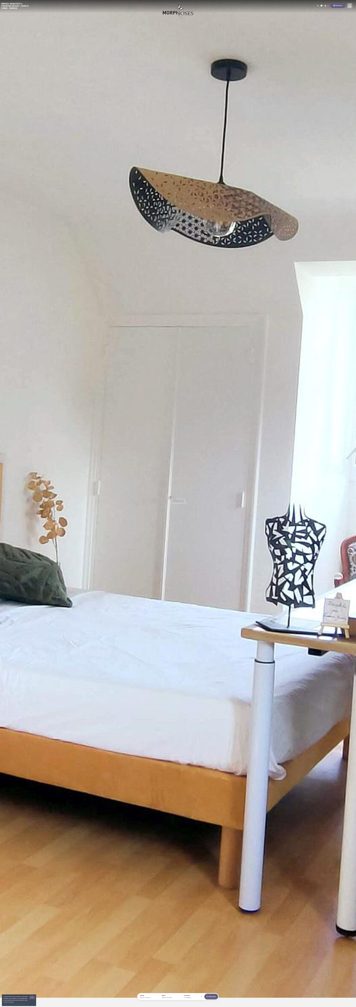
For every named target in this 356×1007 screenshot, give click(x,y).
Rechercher (212, 996)
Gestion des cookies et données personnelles (14, 1004)
